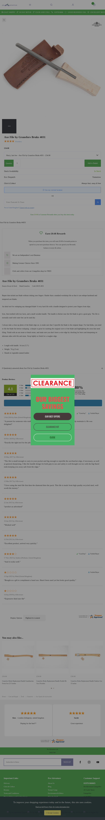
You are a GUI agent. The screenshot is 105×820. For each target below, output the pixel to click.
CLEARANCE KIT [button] (52, 426)
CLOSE (52, 437)
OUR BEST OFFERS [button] (52, 416)
